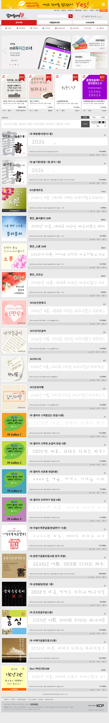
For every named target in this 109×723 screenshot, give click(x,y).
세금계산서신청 (49, 699)
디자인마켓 (90, 22)
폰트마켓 (19, 22)
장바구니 (85, 10)
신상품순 (102, 117)
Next (67, 51)
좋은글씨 (50, 110)
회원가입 (64, 10)
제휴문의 (40, 699)
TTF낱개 (35, 28)
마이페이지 (70, 10)
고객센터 (91, 10)
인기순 (85, 117)
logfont (77, 110)
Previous (5, 51)
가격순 (93, 117)
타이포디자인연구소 (21, 110)
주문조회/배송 (78, 10)
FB (104, 135)
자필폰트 (101, 28)
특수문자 (88, 28)
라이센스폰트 (61, 28)
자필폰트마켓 (54, 22)
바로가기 (100, 17)
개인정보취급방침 (21, 699)
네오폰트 (103, 670)
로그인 (58, 10)
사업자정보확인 (34, 704)
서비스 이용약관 (32, 699)
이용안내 (6, 699)
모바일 (9, 28)
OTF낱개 (47, 28)
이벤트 (97, 10)
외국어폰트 (75, 28)
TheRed (104, 110)
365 (104, 304)
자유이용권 (22, 28)
